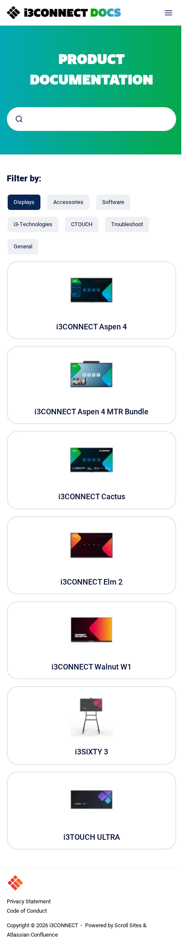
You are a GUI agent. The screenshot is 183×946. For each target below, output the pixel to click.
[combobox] (91, 119)
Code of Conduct (27, 910)
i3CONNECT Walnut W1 (91, 666)
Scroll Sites (128, 925)
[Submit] (19, 119)
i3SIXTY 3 (91, 751)
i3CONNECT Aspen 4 (91, 326)
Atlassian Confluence (32, 934)
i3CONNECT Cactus (91, 496)
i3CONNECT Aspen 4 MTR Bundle (91, 411)
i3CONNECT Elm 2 (91, 581)
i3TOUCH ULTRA (91, 836)
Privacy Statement (29, 901)
